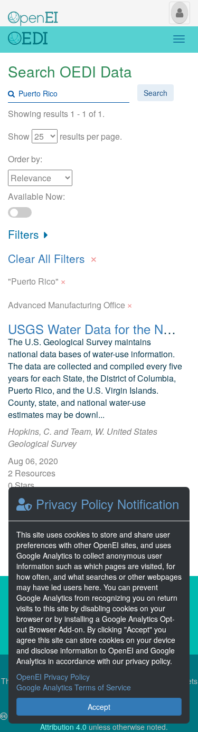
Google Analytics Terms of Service (73, 687)
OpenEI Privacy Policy (53, 676)
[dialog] (99, 605)
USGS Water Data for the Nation (99, 328)
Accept (99, 706)
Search (155, 92)
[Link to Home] (27, 39)
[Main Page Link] (33, 12)
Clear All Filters (53, 257)
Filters (25, 234)
